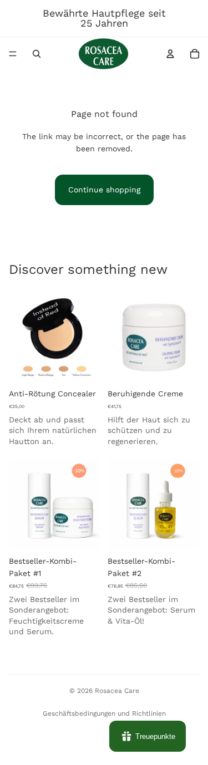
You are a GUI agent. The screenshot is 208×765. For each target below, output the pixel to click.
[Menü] (13, 54)
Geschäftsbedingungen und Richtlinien (104, 713)
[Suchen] (36, 54)
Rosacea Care (117, 691)
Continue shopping (104, 189)
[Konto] (170, 54)
